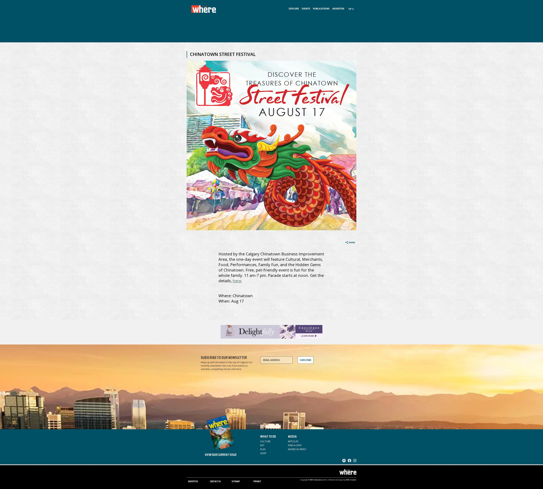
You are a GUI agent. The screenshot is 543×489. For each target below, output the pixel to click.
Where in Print (297, 449)
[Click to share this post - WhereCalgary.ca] (350, 242)
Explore (294, 8)
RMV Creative (351, 480)
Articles (293, 441)
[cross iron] (271, 337)
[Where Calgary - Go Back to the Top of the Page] (343, 461)
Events (306, 8)
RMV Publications (316, 480)
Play (263, 449)
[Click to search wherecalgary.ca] (355, 7)
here (237, 280)
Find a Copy (295, 445)
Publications (321, 8)
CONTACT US (215, 482)
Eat (262, 445)
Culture (265, 441)
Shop (263, 453)
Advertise (338, 8)
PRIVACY (257, 482)
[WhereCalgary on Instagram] (354, 461)
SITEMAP (236, 482)
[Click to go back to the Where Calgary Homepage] (204, 8)
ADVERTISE (193, 482)
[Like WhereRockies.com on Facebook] (348, 461)
